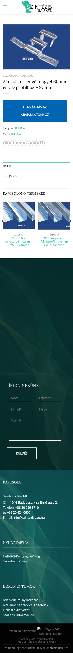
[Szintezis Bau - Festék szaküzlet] (36, 7)
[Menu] (5, 7)
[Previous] (3, 228)
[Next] (70, 228)
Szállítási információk (18, 615)
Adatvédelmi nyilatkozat (20, 600)
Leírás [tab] (7, 166)
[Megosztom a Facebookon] (13, 143)
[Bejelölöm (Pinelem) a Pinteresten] (34, 143)
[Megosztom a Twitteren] (20, 143)
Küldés (22, 453)
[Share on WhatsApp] (6, 143)
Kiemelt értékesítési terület (37, 641)
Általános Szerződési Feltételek (25, 605)
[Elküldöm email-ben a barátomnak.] (27, 143)
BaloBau (27, 76)
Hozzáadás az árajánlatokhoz (35, 111)
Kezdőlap (10, 76)
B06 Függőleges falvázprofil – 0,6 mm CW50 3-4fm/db (54, 241)
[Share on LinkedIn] (41, 143)
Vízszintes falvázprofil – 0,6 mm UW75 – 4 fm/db (18, 241)
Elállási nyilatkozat (16, 610)
